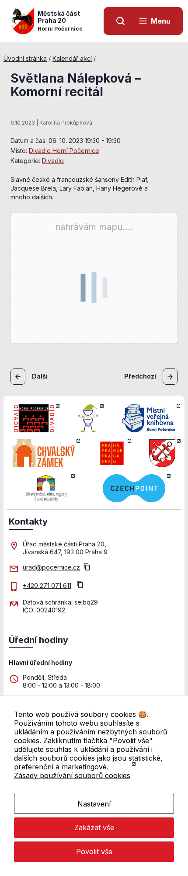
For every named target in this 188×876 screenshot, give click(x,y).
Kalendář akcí (72, 58)
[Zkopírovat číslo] (80, 585)
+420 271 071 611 (47, 585)
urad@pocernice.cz (51, 567)
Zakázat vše (94, 827)
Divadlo (53, 160)
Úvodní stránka (25, 58)
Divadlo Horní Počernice (64, 150)
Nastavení (94, 804)
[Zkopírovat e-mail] (87, 567)
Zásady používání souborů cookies (72, 775)
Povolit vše (94, 851)
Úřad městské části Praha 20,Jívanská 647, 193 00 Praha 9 (65, 548)
